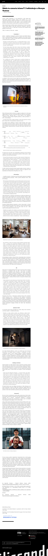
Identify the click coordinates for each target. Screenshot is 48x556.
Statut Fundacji (19, 535)
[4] (28, 471)
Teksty (27, 1)
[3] (21, 170)
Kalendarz (35, 1)
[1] (10, 28)
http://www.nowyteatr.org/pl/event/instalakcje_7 (10, 484)
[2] (2, 486)
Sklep (39, 1)
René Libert (5, 12)
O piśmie (16, 1)
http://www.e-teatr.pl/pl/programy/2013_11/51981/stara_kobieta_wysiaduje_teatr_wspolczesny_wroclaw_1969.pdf (16, 489)
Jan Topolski (38, 22)
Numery (20, 1)
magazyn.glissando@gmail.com (20, 542)
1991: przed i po (38, 23)
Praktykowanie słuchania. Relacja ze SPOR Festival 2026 (40, 28)
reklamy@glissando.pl (15, 543)
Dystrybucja (31, 1)
